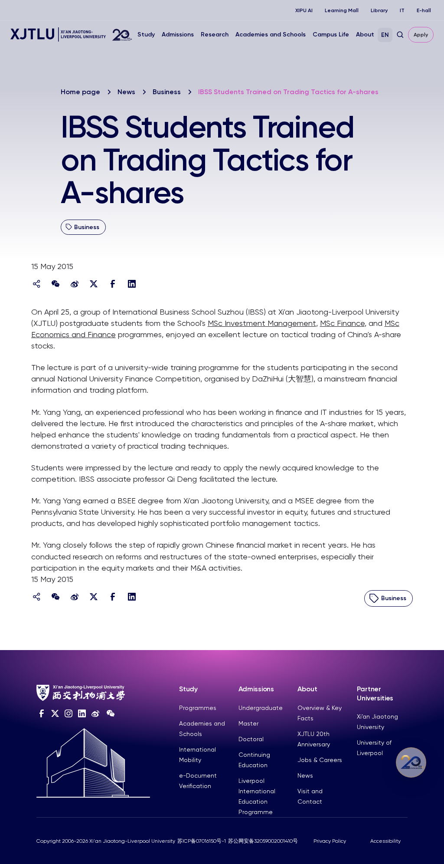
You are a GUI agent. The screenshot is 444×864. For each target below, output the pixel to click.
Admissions (178, 34)
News (126, 92)
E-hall (424, 10)
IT (402, 10)
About (365, 34)
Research (215, 34)
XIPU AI (304, 10)
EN (385, 35)
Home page (80, 92)
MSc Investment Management (262, 323)
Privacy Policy (329, 841)
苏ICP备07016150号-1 (201, 841)
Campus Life (331, 34)
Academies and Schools (270, 34)
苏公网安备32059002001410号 (263, 841)
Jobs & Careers (319, 759)
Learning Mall (342, 10)
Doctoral (251, 739)
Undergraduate (260, 707)
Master (248, 723)
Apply (421, 35)
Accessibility (385, 841)
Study (146, 34)
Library (379, 10)
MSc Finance (342, 323)
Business (167, 92)
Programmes (197, 707)
